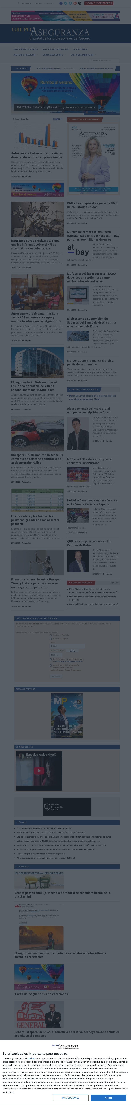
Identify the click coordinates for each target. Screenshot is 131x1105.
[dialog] (65, 1072)
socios (31, 1058)
